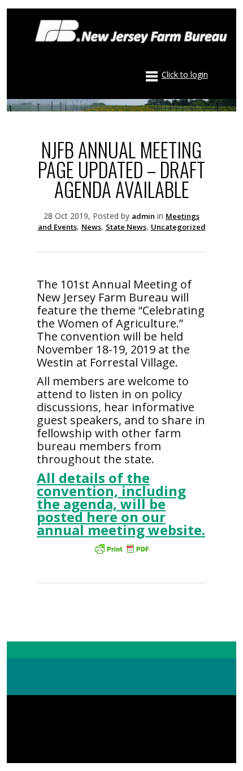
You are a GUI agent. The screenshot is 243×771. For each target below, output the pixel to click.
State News (126, 227)
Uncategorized (178, 227)
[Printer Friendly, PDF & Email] (121, 548)
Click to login (185, 74)
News (91, 227)
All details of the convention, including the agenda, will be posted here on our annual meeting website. (121, 503)
